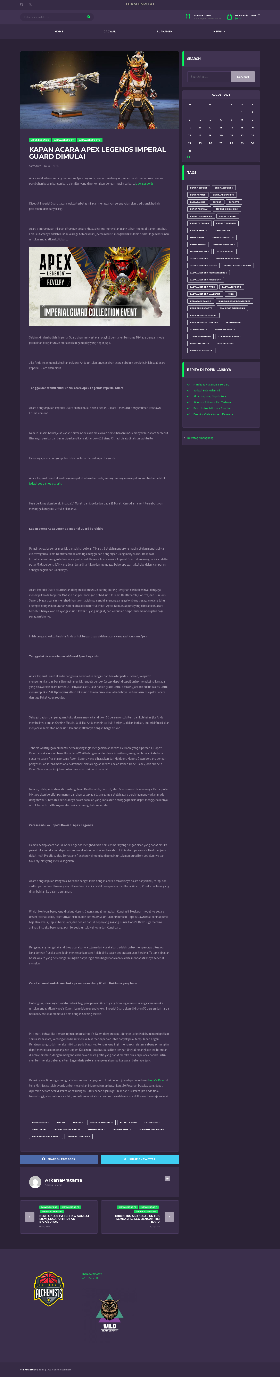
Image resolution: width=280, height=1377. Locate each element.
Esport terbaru (226, 223)
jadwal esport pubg (202, 287)
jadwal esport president (205, 280)
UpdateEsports (199, 343)
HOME (59, 31)
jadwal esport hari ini (66, 1129)
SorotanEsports (225, 329)
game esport (152, 1122)
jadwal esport (199, 258)
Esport (61, 1122)
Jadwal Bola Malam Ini (206, 391)
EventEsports (198, 230)
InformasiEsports (224, 244)
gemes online (198, 244)
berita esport (40, 1122)
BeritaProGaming (223, 195)
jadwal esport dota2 (203, 265)
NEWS (217, 31)
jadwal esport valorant (205, 294)
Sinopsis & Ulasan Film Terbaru (212, 402)
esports (78, 1122)
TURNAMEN (164, 31)
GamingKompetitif (223, 237)
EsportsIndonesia (201, 216)
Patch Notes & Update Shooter (212, 408)
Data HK (93, 1278)
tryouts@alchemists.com (207, 19)
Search (243, 76)
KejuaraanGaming (200, 301)
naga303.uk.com (92, 1274)
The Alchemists (29, 1370)
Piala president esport (46, 1136)
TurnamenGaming (200, 336)
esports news (128, 1122)
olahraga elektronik (151, 1129)
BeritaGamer (198, 195)
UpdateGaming (225, 343)
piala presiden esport (203, 315)
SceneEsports (198, 329)
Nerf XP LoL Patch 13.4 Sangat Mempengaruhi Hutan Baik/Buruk (64, 1219)
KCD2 (231, 294)
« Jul (187, 157)
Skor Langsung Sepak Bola (209, 397)
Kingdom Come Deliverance (234, 301)
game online (39, 1129)
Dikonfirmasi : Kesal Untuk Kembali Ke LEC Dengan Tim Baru (137, 1219)
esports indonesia (101, 1122)
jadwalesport (96, 1129)
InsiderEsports (199, 251)
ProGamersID (233, 322)
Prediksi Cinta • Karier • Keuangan (213, 414)
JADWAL (110, 31)
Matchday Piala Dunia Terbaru (211, 385)
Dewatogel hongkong (200, 438)
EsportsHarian (199, 209)
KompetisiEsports (201, 308)
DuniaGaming (197, 202)
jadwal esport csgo (228, 258)
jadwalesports (144, 184)
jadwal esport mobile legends (208, 273)
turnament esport (229, 336)
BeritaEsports (224, 188)
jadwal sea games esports (45, 483)
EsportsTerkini (199, 223)
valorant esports (78, 1136)
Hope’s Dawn (156, 1080)
